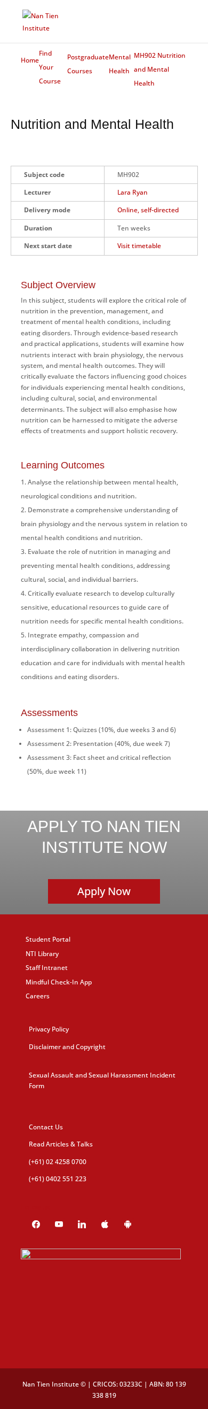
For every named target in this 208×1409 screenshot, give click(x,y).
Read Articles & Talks (61, 1144)
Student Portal (48, 939)
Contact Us (46, 1126)
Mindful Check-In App (59, 982)
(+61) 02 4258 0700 (57, 1161)
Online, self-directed (148, 209)
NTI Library (42, 953)
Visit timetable (139, 245)
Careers (38, 995)
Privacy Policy (49, 1029)
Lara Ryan (132, 192)
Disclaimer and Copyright (67, 1046)
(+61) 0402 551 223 (57, 1178)
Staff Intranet (47, 967)
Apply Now (104, 891)
